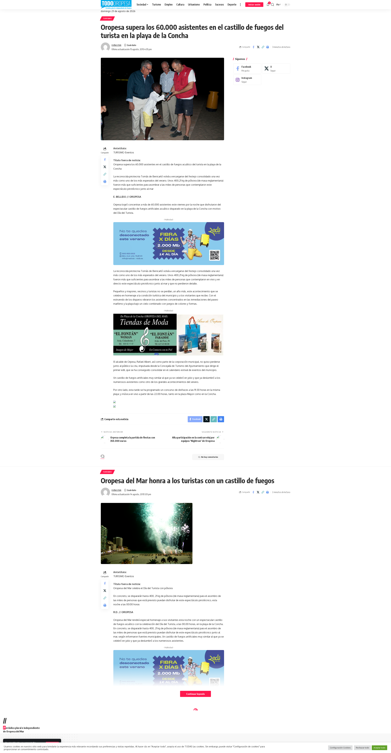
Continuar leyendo (195, 694)
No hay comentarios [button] (209, 457)
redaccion (116, 45)
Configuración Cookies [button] (340, 747)
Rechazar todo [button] (362, 747)
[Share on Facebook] (253, 47)
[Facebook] (247, 68)
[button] (240, 4)
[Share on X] (258, 47)
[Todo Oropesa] (116, 4)
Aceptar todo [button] (379, 747)
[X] (276, 68)
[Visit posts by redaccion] (105, 47)
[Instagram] (247, 79)
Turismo (107, 18)
